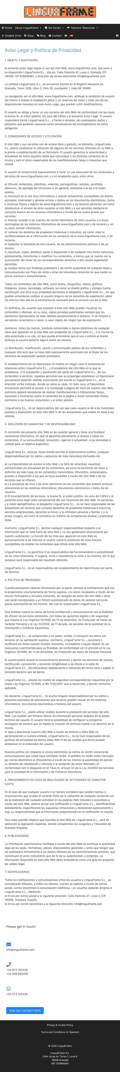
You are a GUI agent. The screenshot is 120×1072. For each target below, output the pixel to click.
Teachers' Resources (83, 27)
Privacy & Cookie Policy (60, 1025)
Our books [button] (54, 27)
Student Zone (13, 35)
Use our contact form (25, 1010)
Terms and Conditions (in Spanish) (60, 1032)
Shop (31, 35)
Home (8, 27)
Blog (42, 35)
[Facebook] (117, 36)
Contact (57, 35)
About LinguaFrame (26, 27)
